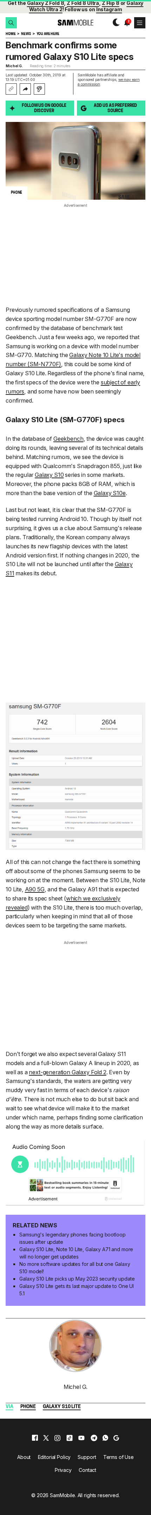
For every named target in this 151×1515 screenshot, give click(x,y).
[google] (116, 1437)
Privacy (63, 1470)
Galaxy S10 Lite (62, 1407)
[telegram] (94, 1437)
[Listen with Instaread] (39, 89)
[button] (11, 22)
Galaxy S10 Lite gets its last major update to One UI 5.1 (76, 1289)
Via (9, 1407)
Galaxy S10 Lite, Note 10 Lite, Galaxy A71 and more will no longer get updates (76, 1253)
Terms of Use (118, 1457)
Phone (28, 1407)
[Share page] (25, 89)
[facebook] (35, 1437)
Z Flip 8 (110, 3)
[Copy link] (11, 89)
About (24, 1457)
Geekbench (68, 438)
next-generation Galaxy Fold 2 (67, 1072)
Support (87, 1457)
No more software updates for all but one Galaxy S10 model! (74, 1267)
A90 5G (35, 889)
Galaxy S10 (49, 474)
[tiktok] (69, 1437)
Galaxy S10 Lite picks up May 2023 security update (76, 1279)
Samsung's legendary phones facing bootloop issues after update (72, 1238)
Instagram (109, 9)
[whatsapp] (105, 1437)
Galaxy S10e (110, 492)
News (26, 34)
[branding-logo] (75, 22)
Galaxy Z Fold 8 (45, 3)
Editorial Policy (54, 1457)
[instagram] (57, 1437)
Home (10, 34)
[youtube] (81, 1437)
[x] (46, 1437)
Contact (87, 1470)
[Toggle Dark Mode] (114, 22)
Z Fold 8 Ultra (83, 3)
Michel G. (14, 66)
